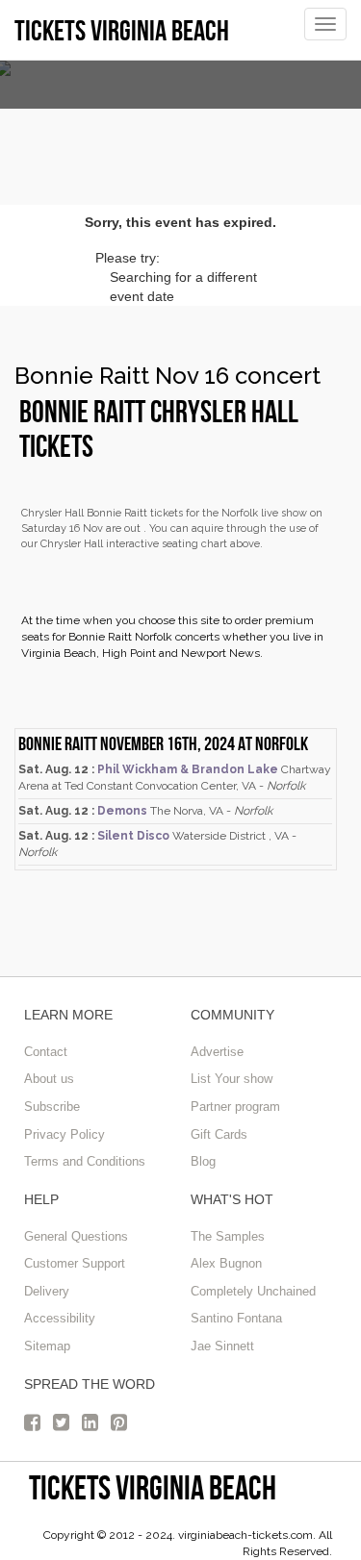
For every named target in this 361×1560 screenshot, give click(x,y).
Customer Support (74, 1263)
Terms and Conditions (84, 1161)
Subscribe (52, 1106)
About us (49, 1078)
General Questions (76, 1236)
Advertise (217, 1051)
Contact (45, 1051)
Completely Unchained (253, 1291)
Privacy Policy (64, 1134)
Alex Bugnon (226, 1263)
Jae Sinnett (222, 1346)
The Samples (228, 1236)
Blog (203, 1161)
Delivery (46, 1291)
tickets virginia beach (152, 1487)
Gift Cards (219, 1134)
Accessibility (59, 1318)
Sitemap (47, 1346)
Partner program (235, 1106)
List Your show (231, 1078)
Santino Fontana (236, 1318)
